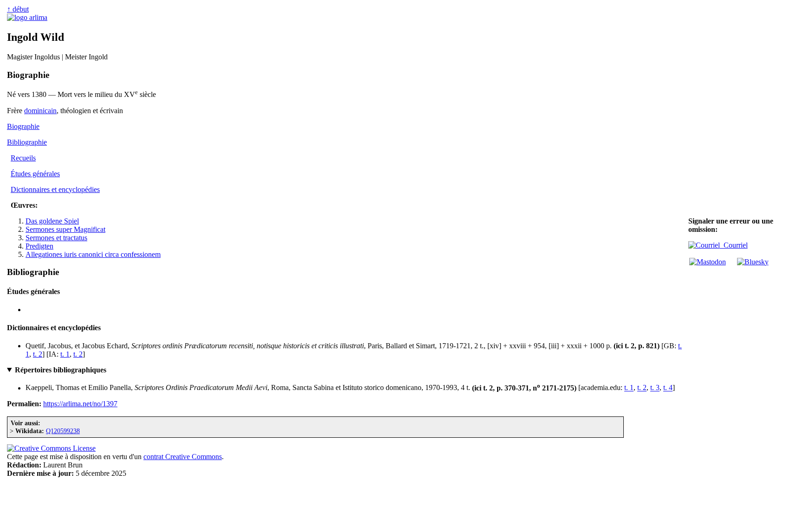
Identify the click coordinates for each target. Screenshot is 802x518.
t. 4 (668, 388)
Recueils (23, 158)
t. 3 (655, 388)
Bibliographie (27, 142)
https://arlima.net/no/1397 (80, 404)
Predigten (39, 246)
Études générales (35, 174)
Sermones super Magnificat (65, 229)
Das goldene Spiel (52, 221)
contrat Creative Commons (182, 456)
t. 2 (37, 354)
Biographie (23, 126)
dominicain (40, 111)
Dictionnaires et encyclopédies (55, 189)
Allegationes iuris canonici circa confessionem (93, 254)
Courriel (734, 245)
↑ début (18, 9)
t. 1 (65, 354)
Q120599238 (63, 431)
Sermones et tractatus (56, 238)
